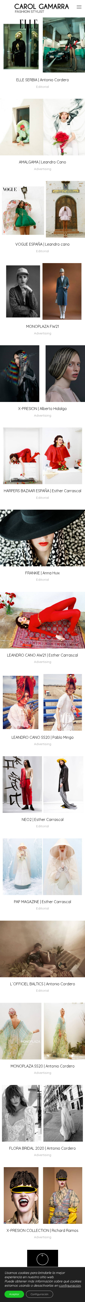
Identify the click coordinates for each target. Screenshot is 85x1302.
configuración (70, 1285)
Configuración (39, 1294)
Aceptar (14, 1294)
